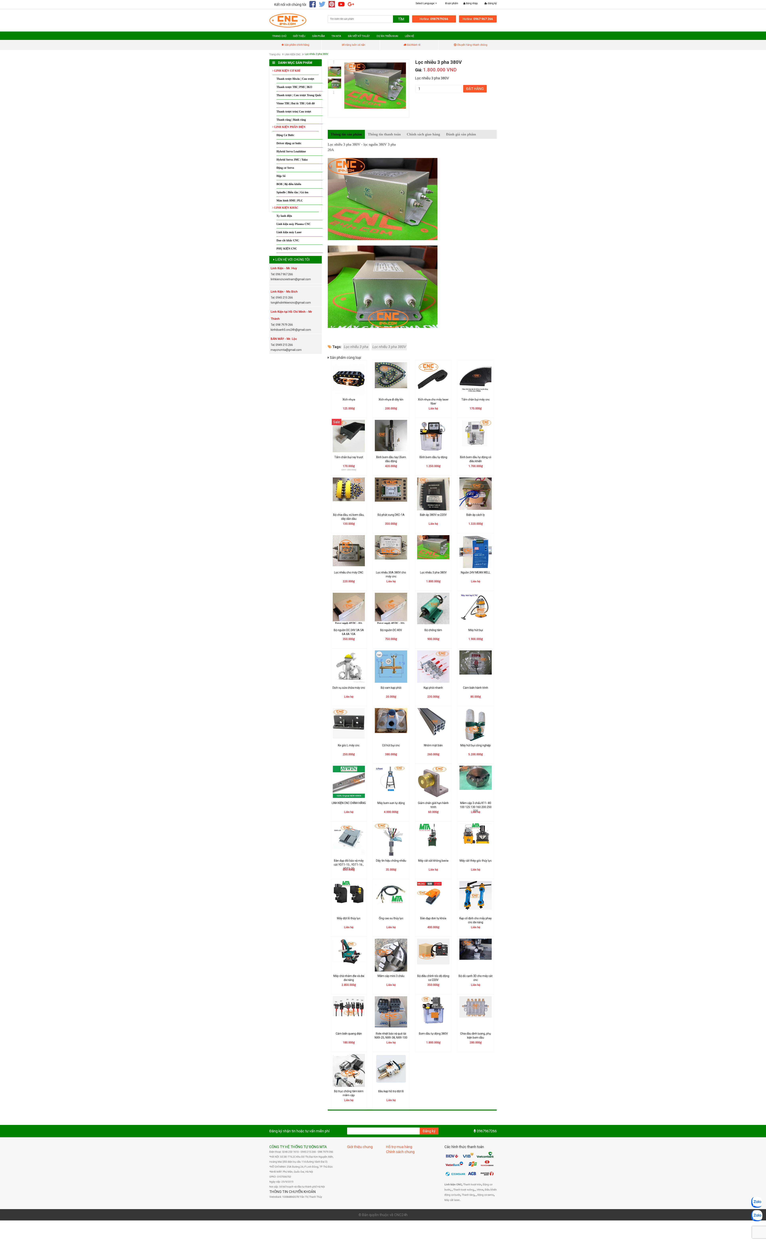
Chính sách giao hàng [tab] (423, 134)
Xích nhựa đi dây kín (391, 399)
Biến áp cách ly (475, 514)
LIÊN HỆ (409, 36)
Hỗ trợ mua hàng (399, 1147)
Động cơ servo (485, 1194)
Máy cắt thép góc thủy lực (476, 860)
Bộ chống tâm (433, 630)
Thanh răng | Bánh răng (291, 119)
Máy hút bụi (475, 630)
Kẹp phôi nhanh (433, 687)
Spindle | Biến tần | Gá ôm (292, 192)
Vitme (480, 1189)
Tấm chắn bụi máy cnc (475, 399)
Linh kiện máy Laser (289, 232)
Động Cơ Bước (285, 135)
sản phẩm (451, 3)
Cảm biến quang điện (349, 1033)
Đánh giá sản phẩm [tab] (461, 134)
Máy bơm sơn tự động (391, 803)
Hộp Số (280, 176)
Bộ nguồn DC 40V (391, 630)
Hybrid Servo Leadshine (291, 151)
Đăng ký (492, 3)
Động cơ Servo (285, 167)
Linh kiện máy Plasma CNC (293, 224)
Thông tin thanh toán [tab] (384, 134)
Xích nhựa (349, 399)
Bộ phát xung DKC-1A (391, 514)
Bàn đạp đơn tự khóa (433, 918)
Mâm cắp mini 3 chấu (391, 976)
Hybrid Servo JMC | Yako (292, 159)
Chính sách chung (400, 1152)
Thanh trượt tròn (472, 1184)
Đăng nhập (471, 3)
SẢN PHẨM (318, 36)
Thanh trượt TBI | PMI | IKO (294, 87)
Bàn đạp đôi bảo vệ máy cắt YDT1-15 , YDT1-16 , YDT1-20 (349, 864)
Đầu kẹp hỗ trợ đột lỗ (391, 1091)
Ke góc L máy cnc (348, 745)
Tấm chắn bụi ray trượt (348, 457)
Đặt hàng (475, 89)
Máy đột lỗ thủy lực (348, 918)
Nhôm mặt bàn (433, 745)
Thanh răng (468, 1194)
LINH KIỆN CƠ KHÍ (286, 70)
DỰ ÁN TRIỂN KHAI (387, 36)
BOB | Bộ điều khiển (288, 184)
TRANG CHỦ (279, 36)
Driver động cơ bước (288, 143)
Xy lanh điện (284, 215)
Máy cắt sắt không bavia (433, 860)
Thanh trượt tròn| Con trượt (293, 111)
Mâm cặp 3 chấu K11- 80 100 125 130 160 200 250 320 (476, 807)
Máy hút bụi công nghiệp (475, 745)
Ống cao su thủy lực (391, 918)
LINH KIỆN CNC (293, 54)
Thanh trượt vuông (463, 1189)
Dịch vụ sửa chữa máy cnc (349, 687)
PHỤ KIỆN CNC (286, 248)
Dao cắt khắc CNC (287, 240)
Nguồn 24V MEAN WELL (475, 572)
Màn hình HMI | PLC (289, 200)
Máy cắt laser (452, 1200)
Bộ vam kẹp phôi (391, 687)
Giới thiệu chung (360, 1147)
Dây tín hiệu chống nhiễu (391, 860)
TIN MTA (336, 36)
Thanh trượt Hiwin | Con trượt (295, 78)
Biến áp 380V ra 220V (433, 514)
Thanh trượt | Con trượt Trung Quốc (298, 95)
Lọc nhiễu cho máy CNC (348, 572)
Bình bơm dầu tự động (433, 457)
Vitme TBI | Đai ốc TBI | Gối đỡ (295, 103)
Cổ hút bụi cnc (391, 745)
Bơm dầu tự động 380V (433, 1033)
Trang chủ (274, 54)
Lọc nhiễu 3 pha (356, 347)
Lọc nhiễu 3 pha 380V (389, 347)
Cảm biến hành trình (475, 687)
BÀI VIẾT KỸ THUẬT (359, 36)
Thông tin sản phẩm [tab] (346, 134)
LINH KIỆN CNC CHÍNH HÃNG (349, 803)
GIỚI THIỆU (299, 36)
